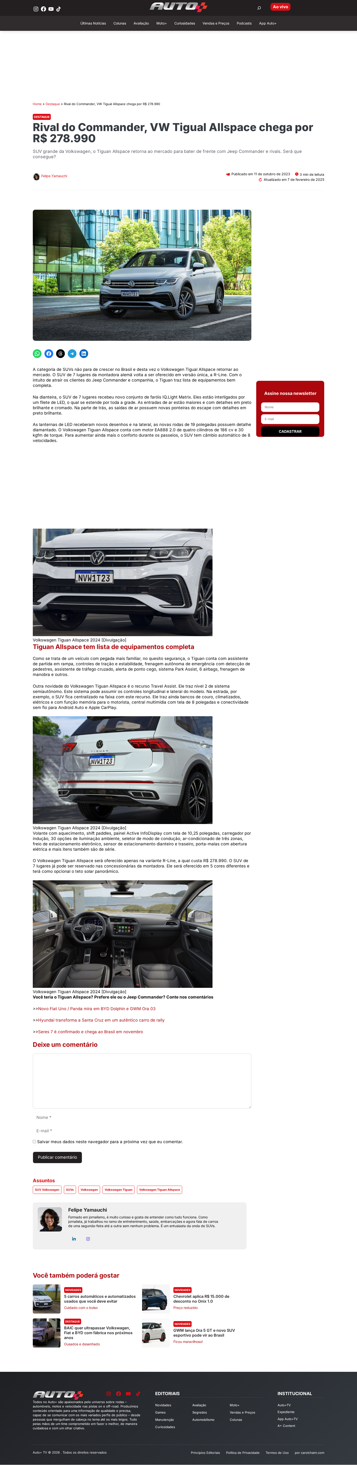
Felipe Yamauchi (54, 176)
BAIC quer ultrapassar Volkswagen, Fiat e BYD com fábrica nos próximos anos (98, 1332)
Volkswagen (89, 1189)
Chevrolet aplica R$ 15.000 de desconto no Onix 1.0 (201, 1299)
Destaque (53, 104)
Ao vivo (280, 6)
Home (37, 104)
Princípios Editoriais (205, 1453)
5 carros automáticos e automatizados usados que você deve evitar (100, 1299)
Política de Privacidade (243, 1453)
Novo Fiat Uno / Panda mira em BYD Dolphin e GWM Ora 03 (97, 1008)
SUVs (70, 1189)
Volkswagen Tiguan (118, 1189)
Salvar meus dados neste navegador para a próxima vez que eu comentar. (110, 1141)
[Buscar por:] (259, 8)
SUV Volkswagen (47, 1189)
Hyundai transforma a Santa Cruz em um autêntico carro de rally (101, 1020)
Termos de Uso (277, 1453)
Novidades (73, 1290)
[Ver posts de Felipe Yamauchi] (36, 177)
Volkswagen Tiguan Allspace (159, 1189)
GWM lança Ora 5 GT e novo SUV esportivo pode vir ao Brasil (204, 1333)
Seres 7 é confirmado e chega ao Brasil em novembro (90, 1031)
